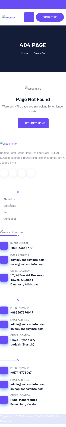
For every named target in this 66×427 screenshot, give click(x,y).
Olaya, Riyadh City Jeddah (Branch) (22, 342)
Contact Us (50, 17)
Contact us (10, 218)
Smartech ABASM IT (34, 416)
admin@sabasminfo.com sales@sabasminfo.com (27, 262)
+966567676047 (21, 312)
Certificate (10, 205)
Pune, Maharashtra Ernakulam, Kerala (23, 402)
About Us (9, 199)
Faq (6, 212)
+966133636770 (21, 248)
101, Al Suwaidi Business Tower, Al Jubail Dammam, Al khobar (27, 279)
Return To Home (34, 123)
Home (24, 53)
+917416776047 (21, 372)
